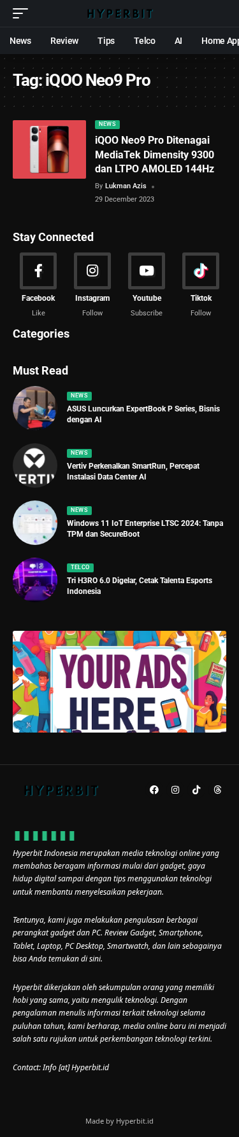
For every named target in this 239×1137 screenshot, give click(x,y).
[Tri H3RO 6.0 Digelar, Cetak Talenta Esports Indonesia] (35, 580)
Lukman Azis (126, 186)
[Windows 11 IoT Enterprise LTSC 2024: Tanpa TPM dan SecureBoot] (35, 522)
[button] (23, 13)
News (107, 124)
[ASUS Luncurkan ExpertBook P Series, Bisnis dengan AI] (35, 408)
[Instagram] (92, 285)
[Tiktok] (200, 285)
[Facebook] (38, 285)
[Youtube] (146, 285)
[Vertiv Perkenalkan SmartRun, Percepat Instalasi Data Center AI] (35, 465)
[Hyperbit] (120, 13)
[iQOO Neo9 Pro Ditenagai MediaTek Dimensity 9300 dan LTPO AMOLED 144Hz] (49, 149)
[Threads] (217, 790)
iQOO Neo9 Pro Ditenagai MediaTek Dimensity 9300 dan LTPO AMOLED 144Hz (154, 154)
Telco (80, 567)
